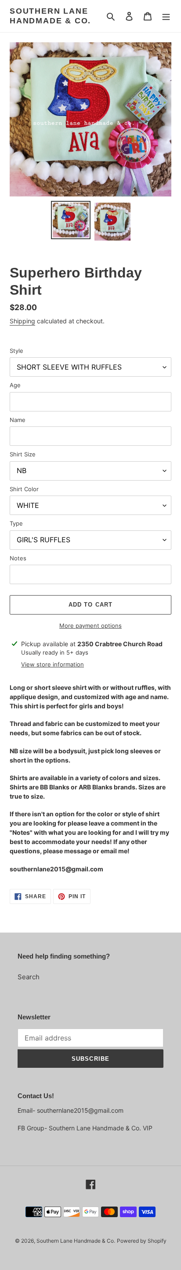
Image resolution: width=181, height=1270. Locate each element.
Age (15, 385)
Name (17, 419)
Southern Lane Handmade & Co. (50, 16)
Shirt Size (23, 454)
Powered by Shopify (142, 1240)
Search (29, 977)
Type (16, 523)
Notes (18, 558)
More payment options (90, 625)
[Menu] (166, 16)
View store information (52, 664)
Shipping (22, 321)
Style (16, 350)
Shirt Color (24, 488)
